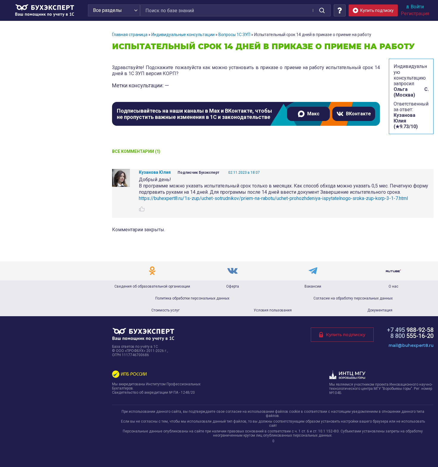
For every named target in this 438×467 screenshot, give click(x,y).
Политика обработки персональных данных (192, 298)
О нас (393, 286)
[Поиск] (322, 10)
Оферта (232, 286)
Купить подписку (345, 334)
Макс (313, 114)
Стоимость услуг (165, 310)
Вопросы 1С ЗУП (234, 34)
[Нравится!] (142, 209)
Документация (379, 310)
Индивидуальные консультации (183, 34)
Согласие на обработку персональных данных (353, 298)
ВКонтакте (358, 114)
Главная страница (129, 34)
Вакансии (313, 286)
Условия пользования (273, 310)
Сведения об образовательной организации (152, 286)
